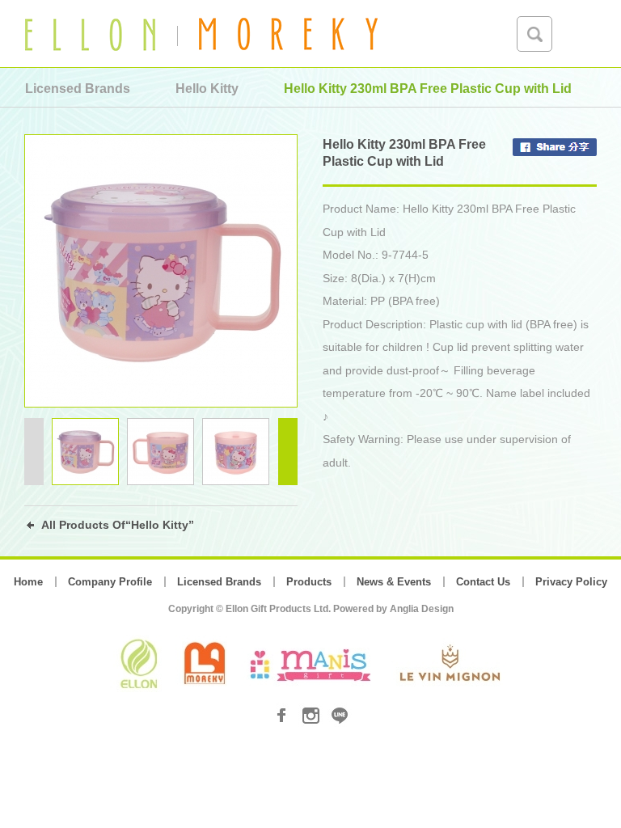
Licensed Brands (219, 582)
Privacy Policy (571, 582)
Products (309, 582)
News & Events (394, 582)
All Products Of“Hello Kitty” (117, 524)
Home (28, 582)
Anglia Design (422, 609)
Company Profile (110, 582)
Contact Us (483, 582)
